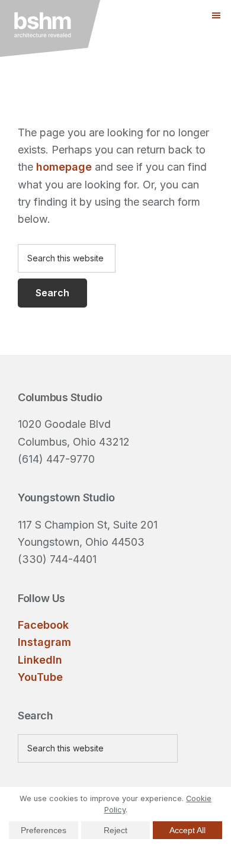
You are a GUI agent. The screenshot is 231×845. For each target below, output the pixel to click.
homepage (64, 167)
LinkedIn (40, 660)
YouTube (40, 677)
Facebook (43, 625)
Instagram (44, 642)
